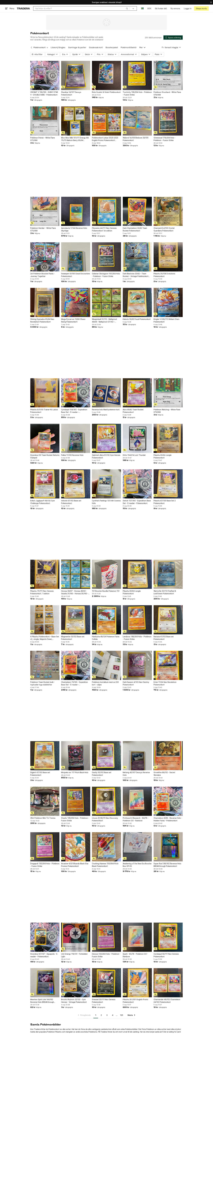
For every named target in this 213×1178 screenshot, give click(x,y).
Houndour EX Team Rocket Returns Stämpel (44, 456)
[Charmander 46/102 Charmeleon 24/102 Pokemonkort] (168, 982)
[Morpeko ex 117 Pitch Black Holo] (75, 755)
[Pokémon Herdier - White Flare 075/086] (44, 211)
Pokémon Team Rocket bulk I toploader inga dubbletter (42, 683)
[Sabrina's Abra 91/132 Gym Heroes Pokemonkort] (106, 438)
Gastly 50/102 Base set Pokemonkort (101, 773)
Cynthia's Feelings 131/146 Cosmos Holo (106, 502)
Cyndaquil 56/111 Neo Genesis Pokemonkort (166, 955)
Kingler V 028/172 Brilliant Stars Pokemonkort (166, 320)
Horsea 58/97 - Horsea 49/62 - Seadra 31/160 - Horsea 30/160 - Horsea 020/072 (74, 592)
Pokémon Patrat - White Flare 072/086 (42, 139)
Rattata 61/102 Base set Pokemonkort (164, 637)
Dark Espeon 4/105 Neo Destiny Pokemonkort (136, 683)
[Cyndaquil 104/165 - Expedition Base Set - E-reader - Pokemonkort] (75, 392)
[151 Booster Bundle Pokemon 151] (106, 574)
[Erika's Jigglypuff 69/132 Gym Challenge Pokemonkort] (44, 483)
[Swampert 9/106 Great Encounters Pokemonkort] (75, 256)
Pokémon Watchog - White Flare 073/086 (167, 410)
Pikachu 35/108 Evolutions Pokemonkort (164, 275)
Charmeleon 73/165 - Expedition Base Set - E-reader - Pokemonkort (74, 683)
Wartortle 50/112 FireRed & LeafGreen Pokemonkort (165, 592)
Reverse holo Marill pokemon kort (106, 409)
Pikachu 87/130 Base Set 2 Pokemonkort (165, 502)
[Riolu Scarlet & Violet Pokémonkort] (106, 75)
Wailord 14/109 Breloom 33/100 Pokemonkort (135, 139)
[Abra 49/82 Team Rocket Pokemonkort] (137, 392)
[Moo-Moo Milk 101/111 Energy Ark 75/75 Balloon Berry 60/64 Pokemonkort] (75, 121)
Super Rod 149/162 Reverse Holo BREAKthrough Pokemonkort (167, 864)
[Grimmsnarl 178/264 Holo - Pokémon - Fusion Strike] (168, 121)
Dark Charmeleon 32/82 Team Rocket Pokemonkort (135, 229)
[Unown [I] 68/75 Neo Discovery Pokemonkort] (106, 801)
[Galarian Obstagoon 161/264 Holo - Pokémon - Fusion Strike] (106, 256)
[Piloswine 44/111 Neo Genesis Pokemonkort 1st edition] (106, 211)
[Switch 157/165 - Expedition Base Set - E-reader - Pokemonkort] (137, 483)
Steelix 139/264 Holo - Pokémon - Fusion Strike (75, 819)
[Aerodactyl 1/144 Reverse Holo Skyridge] (75, 211)
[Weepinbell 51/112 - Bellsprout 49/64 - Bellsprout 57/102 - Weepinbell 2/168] (106, 302)
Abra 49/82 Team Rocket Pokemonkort (133, 410)
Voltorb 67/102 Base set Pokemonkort (71, 502)
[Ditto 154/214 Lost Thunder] (137, 438)
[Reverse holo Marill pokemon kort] (106, 392)
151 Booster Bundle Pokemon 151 (106, 591)
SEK (149, 8)
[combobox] (81, 8)
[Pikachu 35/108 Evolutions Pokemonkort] (168, 256)
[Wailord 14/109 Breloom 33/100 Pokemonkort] (137, 121)
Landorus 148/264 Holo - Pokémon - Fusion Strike (137, 637)
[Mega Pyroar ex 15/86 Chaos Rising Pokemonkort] (75, 302)
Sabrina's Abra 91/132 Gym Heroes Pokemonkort (106, 456)
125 (121, 1015)
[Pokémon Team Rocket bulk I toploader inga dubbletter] (44, 665)
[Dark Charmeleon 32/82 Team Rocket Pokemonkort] (137, 211)
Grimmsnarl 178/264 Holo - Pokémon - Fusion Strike (164, 139)
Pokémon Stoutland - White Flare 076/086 (167, 93)
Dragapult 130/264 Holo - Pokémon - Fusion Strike (44, 864)
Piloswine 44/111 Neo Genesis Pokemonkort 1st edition (104, 229)
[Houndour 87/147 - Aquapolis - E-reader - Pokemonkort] (44, 937)
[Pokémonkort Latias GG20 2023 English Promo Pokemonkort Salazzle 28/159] (106, 121)
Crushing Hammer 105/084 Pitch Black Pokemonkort (105, 864)
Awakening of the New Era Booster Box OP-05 (137, 864)
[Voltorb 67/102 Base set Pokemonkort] (75, 483)
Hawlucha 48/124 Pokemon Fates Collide (105, 637)
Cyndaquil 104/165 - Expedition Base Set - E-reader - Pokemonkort (74, 410)
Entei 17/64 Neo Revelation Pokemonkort (165, 683)
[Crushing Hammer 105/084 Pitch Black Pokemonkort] (106, 846)
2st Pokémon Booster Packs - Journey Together (42, 275)
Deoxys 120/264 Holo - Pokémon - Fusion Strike (106, 955)
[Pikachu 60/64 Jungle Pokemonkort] (168, 438)
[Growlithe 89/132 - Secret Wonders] (168, 755)
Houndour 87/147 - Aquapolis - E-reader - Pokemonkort (44, 955)
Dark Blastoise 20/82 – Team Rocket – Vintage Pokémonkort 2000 (135, 275)
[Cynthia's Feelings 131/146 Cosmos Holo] (106, 483)
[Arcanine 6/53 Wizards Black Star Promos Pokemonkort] (75, 846)
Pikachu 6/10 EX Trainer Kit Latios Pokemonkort (44, 410)
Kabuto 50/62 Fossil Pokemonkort (137, 319)
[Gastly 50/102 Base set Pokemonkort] (106, 755)
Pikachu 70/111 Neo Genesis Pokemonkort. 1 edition (42, 592)
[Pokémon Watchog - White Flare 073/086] (168, 392)
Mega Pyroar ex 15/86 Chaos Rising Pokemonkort (73, 320)
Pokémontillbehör (129, 47)
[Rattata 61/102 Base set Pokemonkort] (168, 619)
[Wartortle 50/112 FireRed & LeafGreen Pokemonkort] (168, 574)
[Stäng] (211, 2)
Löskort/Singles (58, 47)
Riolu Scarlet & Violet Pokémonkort (106, 92)
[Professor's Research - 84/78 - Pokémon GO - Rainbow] (137, 801)
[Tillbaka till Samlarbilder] (31, 47)
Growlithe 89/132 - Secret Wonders (164, 773)
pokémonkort (47, 37)
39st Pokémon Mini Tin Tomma (42, 818)
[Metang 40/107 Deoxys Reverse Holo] (137, 755)
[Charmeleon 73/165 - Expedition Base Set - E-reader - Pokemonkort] (75, 665)
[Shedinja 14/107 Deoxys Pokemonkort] (75, 75)
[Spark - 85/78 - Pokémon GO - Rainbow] (137, 937)
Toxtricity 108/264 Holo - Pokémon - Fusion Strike (137, 93)
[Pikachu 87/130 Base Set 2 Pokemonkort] (168, 483)
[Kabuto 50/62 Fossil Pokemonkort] (137, 302)
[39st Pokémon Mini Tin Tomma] (44, 801)
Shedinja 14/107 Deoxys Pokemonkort (71, 93)
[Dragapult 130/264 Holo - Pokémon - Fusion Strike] (44, 846)
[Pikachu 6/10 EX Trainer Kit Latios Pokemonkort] (44, 392)
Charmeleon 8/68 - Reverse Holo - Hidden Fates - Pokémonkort (168, 819)
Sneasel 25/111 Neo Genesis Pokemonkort (103, 1000)
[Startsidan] (23, 8)
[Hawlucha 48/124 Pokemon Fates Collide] (106, 619)
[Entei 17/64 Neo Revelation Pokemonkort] (168, 665)
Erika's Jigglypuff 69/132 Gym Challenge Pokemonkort (42, 502)
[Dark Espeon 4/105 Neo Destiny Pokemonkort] (137, 665)
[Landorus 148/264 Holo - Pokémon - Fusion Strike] (137, 619)
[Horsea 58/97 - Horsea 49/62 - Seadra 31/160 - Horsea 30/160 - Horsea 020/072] (75, 574)
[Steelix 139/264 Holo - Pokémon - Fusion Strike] (75, 801)
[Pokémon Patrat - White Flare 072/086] (44, 121)
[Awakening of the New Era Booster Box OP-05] (137, 846)
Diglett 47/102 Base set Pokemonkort (40, 773)
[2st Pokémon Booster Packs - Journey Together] (44, 256)
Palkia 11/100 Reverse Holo (72, 455)
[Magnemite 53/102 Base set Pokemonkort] (75, 619)
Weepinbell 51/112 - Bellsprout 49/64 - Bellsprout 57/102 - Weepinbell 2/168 (104, 320)
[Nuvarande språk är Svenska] (142, 8)
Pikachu (58, 1032)
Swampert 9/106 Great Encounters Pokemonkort (75, 275)
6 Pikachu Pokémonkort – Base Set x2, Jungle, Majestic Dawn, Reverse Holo (44, 637)
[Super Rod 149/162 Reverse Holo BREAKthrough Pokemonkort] (168, 846)
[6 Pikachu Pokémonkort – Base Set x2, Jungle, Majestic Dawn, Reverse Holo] (44, 619)
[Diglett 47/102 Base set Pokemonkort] (44, 755)
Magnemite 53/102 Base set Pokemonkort (72, 637)
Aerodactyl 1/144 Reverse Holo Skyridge (74, 229)
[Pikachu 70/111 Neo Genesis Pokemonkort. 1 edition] (44, 574)
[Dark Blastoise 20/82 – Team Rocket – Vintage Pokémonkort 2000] (137, 256)
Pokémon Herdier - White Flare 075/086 (43, 229)
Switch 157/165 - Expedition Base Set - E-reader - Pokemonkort (137, 502)
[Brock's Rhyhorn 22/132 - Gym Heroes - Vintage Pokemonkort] (75, 982)
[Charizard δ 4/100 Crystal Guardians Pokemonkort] (168, 211)
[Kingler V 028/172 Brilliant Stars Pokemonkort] (168, 302)
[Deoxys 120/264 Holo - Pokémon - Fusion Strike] (106, 937)
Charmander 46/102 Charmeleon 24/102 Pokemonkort (167, 1000)
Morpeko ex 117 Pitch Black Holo (74, 772)
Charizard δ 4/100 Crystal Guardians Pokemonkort (164, 229)
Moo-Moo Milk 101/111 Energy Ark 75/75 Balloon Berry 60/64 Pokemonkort (75, 139)
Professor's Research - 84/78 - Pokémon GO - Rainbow (135, 819)
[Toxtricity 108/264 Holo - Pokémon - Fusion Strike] (137, 75)
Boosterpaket (112, 47)
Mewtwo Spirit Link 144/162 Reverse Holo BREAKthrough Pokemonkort (42, 1000)
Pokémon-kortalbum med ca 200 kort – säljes (105, 683)
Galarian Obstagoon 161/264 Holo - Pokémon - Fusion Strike (106, 275)
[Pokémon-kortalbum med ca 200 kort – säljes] (106, 665)
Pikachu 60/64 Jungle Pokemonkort (162, 456)
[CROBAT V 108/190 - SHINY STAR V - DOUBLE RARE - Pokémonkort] (44, 75)
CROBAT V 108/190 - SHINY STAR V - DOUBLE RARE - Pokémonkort (44, 93)
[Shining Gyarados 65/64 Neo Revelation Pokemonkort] (44, 302)
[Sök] (127, 8)
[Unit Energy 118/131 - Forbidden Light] (75, 937)
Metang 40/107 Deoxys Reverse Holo (136, 773)
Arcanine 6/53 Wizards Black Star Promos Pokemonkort (74, 864)
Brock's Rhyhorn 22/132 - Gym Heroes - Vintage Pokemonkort (74, 1000)
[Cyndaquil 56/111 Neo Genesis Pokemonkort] (168, 937)
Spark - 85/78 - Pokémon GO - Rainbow (135, 955)
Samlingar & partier (77, 47)
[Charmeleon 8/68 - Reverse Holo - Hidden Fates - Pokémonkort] (168, 801)
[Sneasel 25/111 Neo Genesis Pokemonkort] (106, 982)
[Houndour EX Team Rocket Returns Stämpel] (44, 438)
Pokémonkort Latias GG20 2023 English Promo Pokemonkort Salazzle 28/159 (105, 139)
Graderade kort (96, 47)
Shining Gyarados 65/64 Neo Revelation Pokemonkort (42, 320)
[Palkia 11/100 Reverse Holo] (75, 438)
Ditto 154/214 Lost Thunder (134, 455)
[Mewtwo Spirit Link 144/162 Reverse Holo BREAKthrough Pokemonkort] (44, 982)
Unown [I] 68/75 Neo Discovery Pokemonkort (105, 819)
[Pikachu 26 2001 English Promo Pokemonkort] (137, 982)
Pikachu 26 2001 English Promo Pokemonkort (135, 1000)
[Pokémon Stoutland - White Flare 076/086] (168, 75)
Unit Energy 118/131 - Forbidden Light (74, 955)
